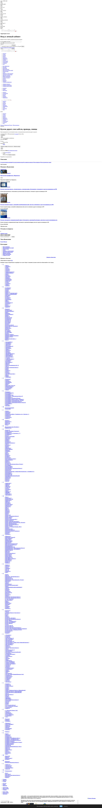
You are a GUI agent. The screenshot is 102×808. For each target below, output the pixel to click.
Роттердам (7, 631)
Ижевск (7, 422)
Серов (7, 657)
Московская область (10, 529)
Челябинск (8, 737)
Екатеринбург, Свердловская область (13, 401)
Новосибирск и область (10, 558)
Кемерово (8, 441)
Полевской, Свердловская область (13, 597)
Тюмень (7, 708)
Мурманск (7, 532)
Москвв (7, 527)
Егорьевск (7, 391)
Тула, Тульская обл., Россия (11, 706)
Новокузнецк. (8, 555)
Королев (7, 461)
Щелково (7, 761)
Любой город (8, 493)
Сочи (6, 672)
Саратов (8, 646)
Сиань (7, 659)
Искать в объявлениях (5, 235)
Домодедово (8, 388)
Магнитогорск (9, 499)
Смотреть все (3, 169)
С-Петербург (8, 635)
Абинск (7, 265)
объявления (5, 58)
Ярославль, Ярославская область (12, 775)
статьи (4, 54)
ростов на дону (9, 625)
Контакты (5, 793)
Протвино (7, 604)
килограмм (8, 445)
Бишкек (7, 301)
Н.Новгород (8, 536)
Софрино (7, 671)
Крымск (7, 478)
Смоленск (8, 664)
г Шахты (7, 345)
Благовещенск (9, 302)
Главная (2, 125)
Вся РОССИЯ (8, 332)
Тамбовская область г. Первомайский (13, 691)
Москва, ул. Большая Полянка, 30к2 (13, 526)
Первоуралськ (8, 577)
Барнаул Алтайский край (11, 294)
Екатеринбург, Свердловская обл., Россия (14, 400)
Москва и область (9, 520)
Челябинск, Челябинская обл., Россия (13, 742)
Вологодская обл (9, 325)
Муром (7, 533)
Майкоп (7, 501)
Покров (7, 595)
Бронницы (7, 305)
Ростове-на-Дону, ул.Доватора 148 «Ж (13, 629)
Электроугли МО (9, 767)
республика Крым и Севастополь (12, 612)
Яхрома (7, 777)
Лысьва (7, 488)
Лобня (7, 485)
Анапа (7, 274)
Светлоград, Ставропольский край (13, 652)
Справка (5, 789)
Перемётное (8, 580)
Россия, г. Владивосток (10, 621)
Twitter (4, 89)
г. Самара (7, 357)
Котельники (8, 465)
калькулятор (5, 62)
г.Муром (7, 364)
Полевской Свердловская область (12, 596)
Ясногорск (7, 776)
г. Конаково (8, 347)
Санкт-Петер (8, 640)
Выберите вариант (9, 334)
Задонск (7, 411)
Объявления (6, 125)
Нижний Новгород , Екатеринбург (12, 549)
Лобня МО (7, 486)
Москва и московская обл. (11, 519)
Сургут (7, 680)
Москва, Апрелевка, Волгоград (12, 521)
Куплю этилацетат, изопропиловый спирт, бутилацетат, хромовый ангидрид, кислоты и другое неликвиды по (28, 220)
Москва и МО (8, 518)
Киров (7, 447)
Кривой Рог (8, 476)
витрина (4, 96)
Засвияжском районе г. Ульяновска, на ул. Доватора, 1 (17, 414)
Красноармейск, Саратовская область (13, 468)
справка (4, 59)
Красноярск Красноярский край (12, 475)
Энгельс (7, 768)
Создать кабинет (3, 47)
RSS (12, 260)
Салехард (7, 636)
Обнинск (7, 564)
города (7, 374)
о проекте (5, 63)
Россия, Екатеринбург (10, 622)
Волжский (7, 322)
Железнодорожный (9, 407)
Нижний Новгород (10, 546)
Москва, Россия (9, 525)
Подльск (7, 593)
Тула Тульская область (10, 705)
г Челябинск (8, 343)
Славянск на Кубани (10, 662)
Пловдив (7, 589)
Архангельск (8, 280)
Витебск (7, 316)
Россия (4, 78)
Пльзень (7, 590)
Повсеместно (8, 592)
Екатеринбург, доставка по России (12, 398)
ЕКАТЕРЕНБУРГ (9, 392)
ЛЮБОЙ (7, 492)
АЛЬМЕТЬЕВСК (9, 272)
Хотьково (7, 729)
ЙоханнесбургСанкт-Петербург (12, 426)
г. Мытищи (8, 352)
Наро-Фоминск (8, 538)
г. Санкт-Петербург (9, 358)
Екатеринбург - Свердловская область (14, 396)
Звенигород (8, 415)
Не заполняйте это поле (5, 41)
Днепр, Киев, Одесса (10, 385)
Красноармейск (9, 467)
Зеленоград (8, 416)
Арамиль (7, 277)
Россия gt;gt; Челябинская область (13, 619)
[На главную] (9, 31)
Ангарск (7, 275)
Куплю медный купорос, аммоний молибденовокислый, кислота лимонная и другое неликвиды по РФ (26, 204)
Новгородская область (10, 553)
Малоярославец (9, 504)
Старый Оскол (8, 676)
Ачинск (7, 284)
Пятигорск (8, 608)
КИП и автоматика (7, 76)
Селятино (7, 655)
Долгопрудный (8, 387)
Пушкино (7, 606)
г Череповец (8, 344)
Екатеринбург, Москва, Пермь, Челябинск (14, 399)
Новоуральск (8, 560)
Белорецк (7, 298)
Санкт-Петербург (9, 641)
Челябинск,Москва (9, 743)
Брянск (7, 306)
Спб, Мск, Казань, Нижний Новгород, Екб (14, 674)
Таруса (7, 693)
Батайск (7, 296)
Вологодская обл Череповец (11, 326)
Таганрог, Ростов (9, 686)
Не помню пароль (11, 47)
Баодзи (7, 289)
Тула (6, 704)
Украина (4, 81)
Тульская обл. (8, 707)
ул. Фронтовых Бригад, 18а (11, 710)
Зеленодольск (8, 417)
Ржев (6, 614)
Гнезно (7, 369)
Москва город (8, 517)
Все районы (8, 331)
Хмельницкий (8, 728)
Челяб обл (7, 735)
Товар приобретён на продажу (12, 699)
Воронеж (7, 327)
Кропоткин (8, 477)
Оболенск (7, 566)
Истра (6, 424)
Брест (6, 304)
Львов (7, 490)
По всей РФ (8, 591)
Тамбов (7, 689)
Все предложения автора (18, 162)
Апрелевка (8, 276)
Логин (1, 42)
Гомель (7, 371)
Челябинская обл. (9, 744)
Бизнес (4, 784)
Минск (7, 509)
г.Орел (7, 366)
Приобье (7, 602)
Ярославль (8, 774)
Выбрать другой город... (10, 338)
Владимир (8, 319)
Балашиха (7, 288)
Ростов (7, 624)
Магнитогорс (8, 498)
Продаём (4, 67)
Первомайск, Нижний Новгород (12, 576)
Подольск (7, 594)
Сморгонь (7, 665)
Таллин (7, 687)
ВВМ (4, 144)
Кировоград (8, 448)
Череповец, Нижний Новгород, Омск (13, 746)
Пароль (1, 43)
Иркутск (7, 423)
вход (4, 64)
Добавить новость (6, 84)
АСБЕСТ (7, 281)
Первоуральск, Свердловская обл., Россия (14, 579)
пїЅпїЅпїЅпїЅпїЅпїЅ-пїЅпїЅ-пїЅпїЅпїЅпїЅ (13, 587)
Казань (7, 430)
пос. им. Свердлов (9, 598)
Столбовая (8, 678)
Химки (7, 727)
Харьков (7, 726)
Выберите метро (9, 336)
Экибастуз (7, 764)
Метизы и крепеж (6, 75)
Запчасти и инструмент (7, 74)
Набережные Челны (10, 537)
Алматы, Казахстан (9, 271)
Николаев (7, 551)
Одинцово (7, 568)
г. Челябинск (8, 360)
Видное (7, 315)
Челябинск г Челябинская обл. (12, 739)
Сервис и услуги (6, 77)
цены (4, 107)
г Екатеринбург (9, 342)
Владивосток (8, 317)
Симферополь (8, 660)
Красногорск (8, 469)
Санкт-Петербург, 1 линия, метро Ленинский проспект (17, 642)
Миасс (7, 507)
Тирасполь (8, 697)
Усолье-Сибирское (9, 714)
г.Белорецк (8, 361)
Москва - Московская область (12, 516)
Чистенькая (8, 752)
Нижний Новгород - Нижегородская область (15, 547)
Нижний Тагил (9, 550)
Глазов (7, 368)
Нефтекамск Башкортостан (11, 543)
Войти (23, 46)
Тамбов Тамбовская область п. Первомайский (15, 690)
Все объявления (6, 66)
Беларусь (4, 79)
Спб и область (8, 673)
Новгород (7, 552)
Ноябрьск (7, 562)
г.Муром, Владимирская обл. (12, 365)
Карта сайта (5, 791)
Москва (8, 515)
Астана (7, 282)
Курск (7, 481)
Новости (4, 780)
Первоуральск (9, 578)
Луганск (7, 487)
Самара (7, 637)
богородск (7, 303)
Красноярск (8, 474)
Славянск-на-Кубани (10, 663)
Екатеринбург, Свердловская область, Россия (15, 402)
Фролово (7, 718)
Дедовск (7, 380)
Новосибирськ (8, 559)
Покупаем (5, 68)
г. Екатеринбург (9, 346)
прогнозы (5, 108)
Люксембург (8, 494)
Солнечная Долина (9, 667)
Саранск (7, 645)
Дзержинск (8, 381)
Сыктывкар (8, 681)
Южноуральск (8, 770)
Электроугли (8, 766)
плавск (7, 588)
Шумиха (7, 759)
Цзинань (7, 731)
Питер (7, 586)
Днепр (7, 384)
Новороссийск (8, 556)
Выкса (7, 339)
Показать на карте (11, 154)
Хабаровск (8, 723)
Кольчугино (8, 457)
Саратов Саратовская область (12, 647)
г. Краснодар (8, 348)
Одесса (7, 567)
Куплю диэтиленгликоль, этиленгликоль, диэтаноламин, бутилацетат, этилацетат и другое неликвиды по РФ (28, 189)
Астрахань (7, 283)
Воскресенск (8, 328)
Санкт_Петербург (9, 639)
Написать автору (17, 146)
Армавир (7, 278)
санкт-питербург (9, 644)
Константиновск (9, 459)
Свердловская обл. (9, 649)
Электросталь (8, 765)
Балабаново (8, 287)
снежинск (7, 666)
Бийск (7, 300)
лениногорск (8, 483)
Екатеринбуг (8, 394)
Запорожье (7, 412)
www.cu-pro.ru (8, 152)
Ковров (7, 454)
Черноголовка (8, 749)
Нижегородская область (11, 544)
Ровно (6, 615)
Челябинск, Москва (9, 741)
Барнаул (7, 292)
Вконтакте (5, 90)
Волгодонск (8, 321)
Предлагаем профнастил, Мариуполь (10, 175)
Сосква (7, 670)
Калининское (8, 434)
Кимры (7, 446)
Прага (6, 601)
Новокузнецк (8, 554)
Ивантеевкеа (8, 421)
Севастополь (8, 653)
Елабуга (7, 404)
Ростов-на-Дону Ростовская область (13, 627)
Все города (7, 330)
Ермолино (7, 405)
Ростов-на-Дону (9, 626)
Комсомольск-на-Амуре (10, 458)
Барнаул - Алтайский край (11, 293)
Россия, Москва (9, 623)
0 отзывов (16, 133)
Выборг (7, 337)
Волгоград (8, 320)
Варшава (7, 309)
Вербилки (7, 313)
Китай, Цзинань (9, 449)
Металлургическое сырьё (8, 70)
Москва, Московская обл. (11, 523)
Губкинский (8, 377)
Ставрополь (8, 675)
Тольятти (7, 700)
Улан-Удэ (7, 711)
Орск (6, 572)
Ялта (6, 773)
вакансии (5, 57)
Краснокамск (8, 472)
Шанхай (7, 756)
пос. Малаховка (9, 600)
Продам (5, 241)
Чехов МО (7, 751)
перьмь (7, 583)
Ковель (7, 453)
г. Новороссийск (9, 354)
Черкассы (7, 747)
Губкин (7, 375)
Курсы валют (6, 792)
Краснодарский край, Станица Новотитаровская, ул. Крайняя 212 (19, 471)
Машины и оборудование (8, 73)
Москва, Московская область (11, 524)
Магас (7, 497)
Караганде (7, 438)
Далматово (8, 379)
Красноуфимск (8, 473)
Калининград (8, 432)
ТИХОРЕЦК (8, 698)
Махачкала (8, 506)
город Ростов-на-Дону (10, 373)
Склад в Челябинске (10, 661)
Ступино (7, 679)
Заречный (7, 413)
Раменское (7, 610)
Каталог (4, 783)
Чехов (6, 750)
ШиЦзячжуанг (8, 758)
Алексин (7, 268)
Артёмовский (8, 279)
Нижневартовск (9, 545)
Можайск (7, 511)
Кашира (7, 439)
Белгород (7, 297)
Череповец (8, 745)
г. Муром (7, 351)
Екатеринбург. (8, 403)
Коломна (7, 455)
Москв (7, 514)
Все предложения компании (6, 162)
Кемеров (7, 440)
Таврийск (7, 683)
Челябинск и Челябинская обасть (12, 738)
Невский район (8, 541)
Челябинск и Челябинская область (13, 740)
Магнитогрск (8, 500)
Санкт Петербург (9, 638)
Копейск (7, 460)
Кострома (8, 463)
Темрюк (7, 696)
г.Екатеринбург (8, 362)
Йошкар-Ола (8, 428)
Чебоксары (8, 734)
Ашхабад (7, 285)
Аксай (7, 267)
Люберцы (8, 491)
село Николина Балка (10, 654)
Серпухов (7, 658)
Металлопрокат (6, 69)
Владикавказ (8, 318)
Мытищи (7, 534)
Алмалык (7, 269)
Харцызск (7, 725)
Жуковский (8, 408)
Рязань (7, 632)
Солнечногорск (8, 669)
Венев (6, 312)
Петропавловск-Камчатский (11, 585)
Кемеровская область (10, 442)
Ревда (7, 611)
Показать (13, 45)
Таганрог (8, 684)
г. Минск (7, 349)
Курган (7, 480)
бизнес (4, 56)
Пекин (7, 574)
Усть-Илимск (8, 715)
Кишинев (7, 450)
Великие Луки (8, 310)
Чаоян (7, 733)
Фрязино (7, 720)
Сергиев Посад (8, 656)
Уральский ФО (8, 713)
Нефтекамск (8, 542)
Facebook (4, 88)
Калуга (7, 435)
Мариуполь (8, 505)
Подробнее (66, 806)
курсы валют (5, 60)
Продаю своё (8, 603)
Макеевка (7, 502)
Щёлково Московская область (12, 762)
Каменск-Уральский (10, 436)
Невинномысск (8, 540)
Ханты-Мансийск (9, 724)
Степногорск (8, 677)
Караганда (7, 437)
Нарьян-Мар (8, 539)
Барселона (7, 295)
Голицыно (7, 370)
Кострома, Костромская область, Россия (14, 464)
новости (4, 53)
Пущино (7, 607)
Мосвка (7, 512)
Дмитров (7, 383)
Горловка (7, 372)
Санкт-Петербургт (9, 643)
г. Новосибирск (9, 355)
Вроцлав (7, 329)
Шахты (7, 757)
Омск (7, 569)
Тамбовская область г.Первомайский (13, 692)
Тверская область (9, 694)
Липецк (7, 484)
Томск (7, 701)
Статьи (4, 781)
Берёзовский (8, 299)
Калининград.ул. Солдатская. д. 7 (12, 433)
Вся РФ (7, 333)
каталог (4, 55)
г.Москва (7, 363)
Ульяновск (8, 712)
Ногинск (7, 561)
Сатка (7, 648)
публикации (5, 93)
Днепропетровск (9, 386)
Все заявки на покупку (28, 162)
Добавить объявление (7, 82)
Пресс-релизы (6, 788)
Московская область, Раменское (12, 531)
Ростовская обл (9, 630)
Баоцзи (7, 291)
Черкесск (7, 748)
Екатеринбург (9, 395)
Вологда (7, 323)
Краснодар (8, 470)
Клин (6, 452)
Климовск (7, 451)
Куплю (11, 125)
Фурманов (7, 721)
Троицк (7, 703)
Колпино (7, 456)
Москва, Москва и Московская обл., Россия (15, 522)
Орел (7, 570)
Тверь (7, 695)
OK (61, 806)
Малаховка (8, 503)
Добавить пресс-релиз (7, 86)
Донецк (7, 389)
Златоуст (7, 418)
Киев (7, 443)
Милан (7, 508)
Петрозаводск (8, 584)
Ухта (6, 716)
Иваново (7, 420)
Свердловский (8, 650)
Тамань (7, 688)
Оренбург (7, 571)
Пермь (7, 581)
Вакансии (5, 785)
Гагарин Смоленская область (11, 367)
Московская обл (9, 528)
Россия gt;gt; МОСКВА (10, 618)
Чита (6, 753)
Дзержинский (8, 382)
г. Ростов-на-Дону (9, 356)
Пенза (7, 575)
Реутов (7, 613)
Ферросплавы (5, 71)
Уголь (4, 72)
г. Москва (7, 350)
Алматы (7, 270)
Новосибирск (8, 557)
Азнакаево (7, 266)
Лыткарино (8, 489)
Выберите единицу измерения (12, 335)
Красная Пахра (8, 466)
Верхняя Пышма (9, 314)
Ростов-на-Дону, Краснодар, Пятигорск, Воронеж (16, 628)
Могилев (7, 510)
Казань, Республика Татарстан (12, 431)
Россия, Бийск (8, 620)
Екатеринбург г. (9, 397)
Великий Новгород (9, 311)
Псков (7, 605)
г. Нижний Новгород (10, 353)
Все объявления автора (12, 150)
